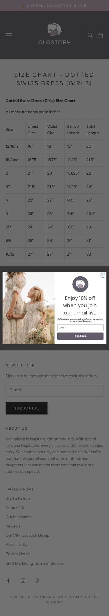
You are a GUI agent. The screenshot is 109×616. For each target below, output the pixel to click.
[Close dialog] (103, 275)
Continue (80, 336)
